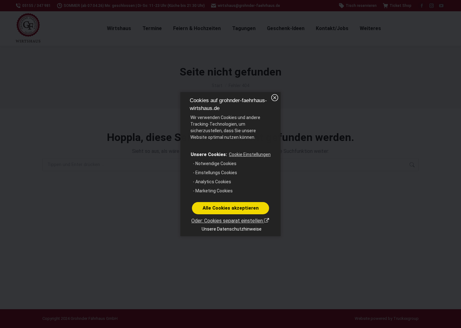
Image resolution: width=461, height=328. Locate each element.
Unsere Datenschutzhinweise (232, 229)
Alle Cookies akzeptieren (231, 208)
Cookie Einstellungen (250, 154)
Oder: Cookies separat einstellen (227, 221)
